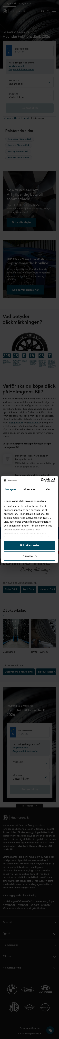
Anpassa (28, 556)
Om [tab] (48, 489)
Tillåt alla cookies (29, 545)
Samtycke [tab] (10, 489)
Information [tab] (29, 489)
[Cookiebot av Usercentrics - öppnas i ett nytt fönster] (41, 480)
